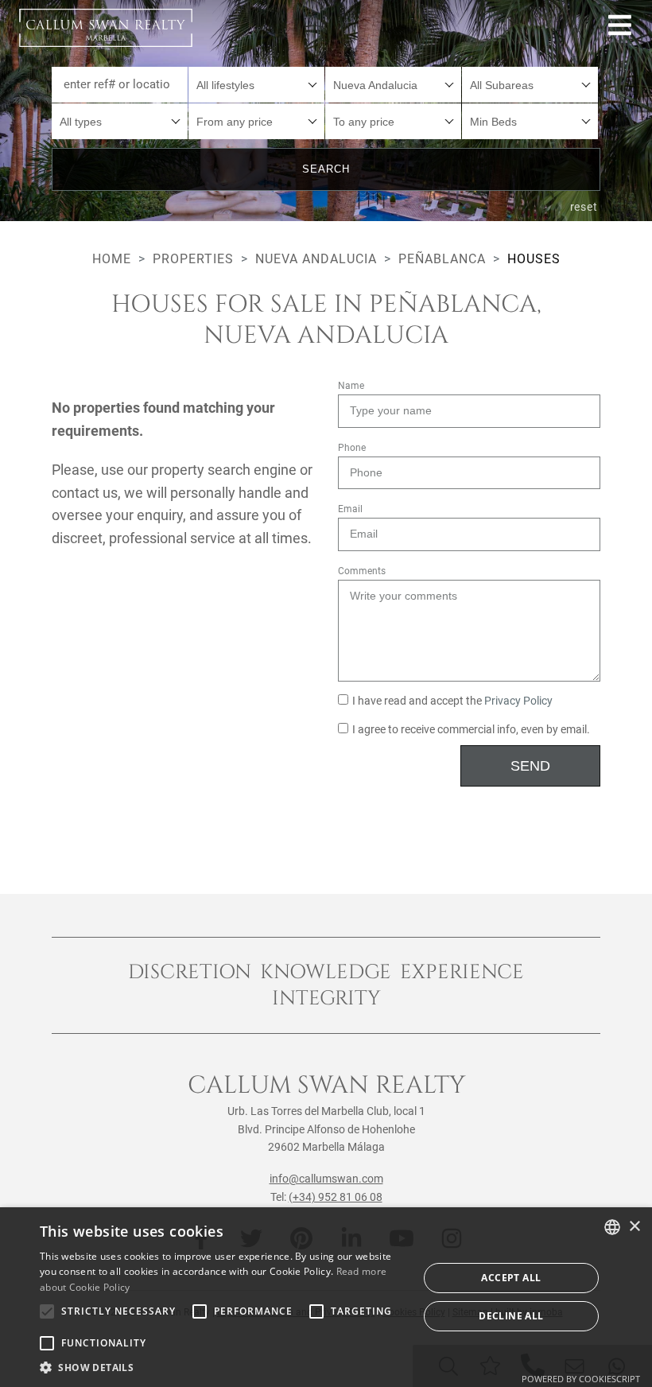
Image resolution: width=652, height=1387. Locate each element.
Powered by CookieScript (581, 1379)
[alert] (326, 1297)
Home (111, 258)
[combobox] (256, 85)
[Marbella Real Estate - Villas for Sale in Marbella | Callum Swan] (105, 28)
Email (350, 509)
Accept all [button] (511, 1277)
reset (584, 206)
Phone (352, 447)
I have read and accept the (452, 701)
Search (326, 169)
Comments (362, 571)
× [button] (634, 1227)
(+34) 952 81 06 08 (335, 1197)
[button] (223, 1367)
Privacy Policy (518, 701)
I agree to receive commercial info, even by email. (471, 729)
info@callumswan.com (326, 1178)
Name (351, 385)
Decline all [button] (511, 1316)
